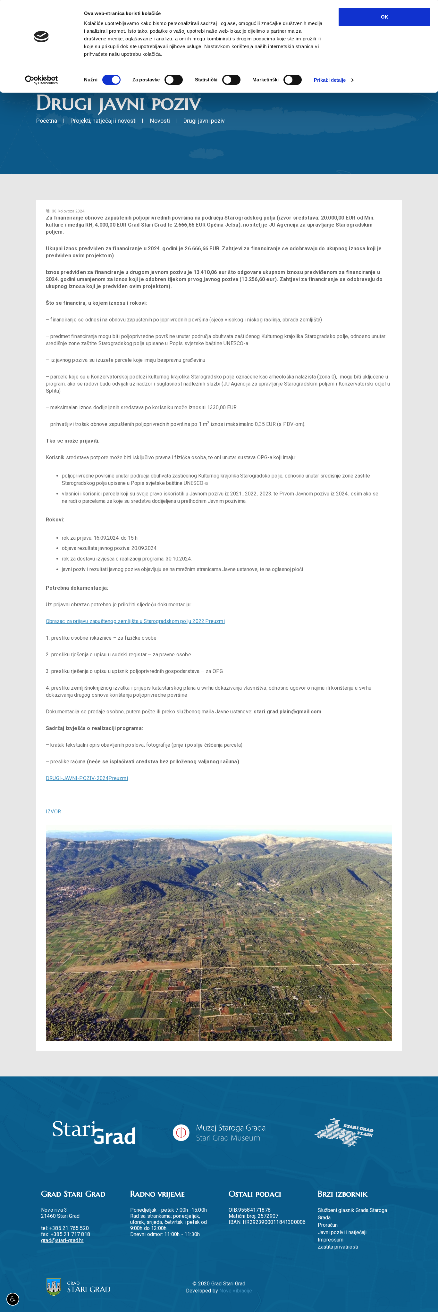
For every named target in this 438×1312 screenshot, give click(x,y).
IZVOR (53, 812)
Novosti (160, 120)
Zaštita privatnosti (338, 1247)
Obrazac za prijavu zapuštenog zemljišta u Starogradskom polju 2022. (125, 621)
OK (384, 17)
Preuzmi (214, 621)
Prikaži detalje (330, 80)
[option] (219, 933)
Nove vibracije (235, 1291)
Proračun (328, 1225)
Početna (46, 120)
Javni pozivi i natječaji (342, 1232)
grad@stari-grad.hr (62, 1240)
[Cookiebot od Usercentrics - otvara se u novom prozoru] (41, 80)
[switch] (173, 80)
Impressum (330, 1240)
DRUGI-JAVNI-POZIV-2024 (77, 778)
